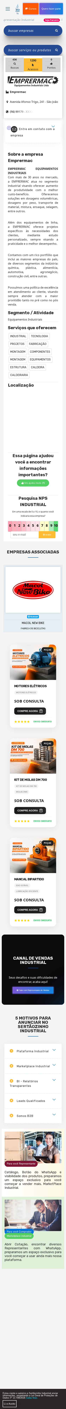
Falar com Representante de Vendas (33, 990)
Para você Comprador (19, 1231)
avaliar (48, 535)
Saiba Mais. (32, 1397)
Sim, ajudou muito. (34, 483)
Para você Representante (21, 1163)
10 (56, 525)
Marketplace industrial (19, 1235)
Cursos (32, 8)
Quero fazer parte (51, 8)
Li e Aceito (9, 1403)
